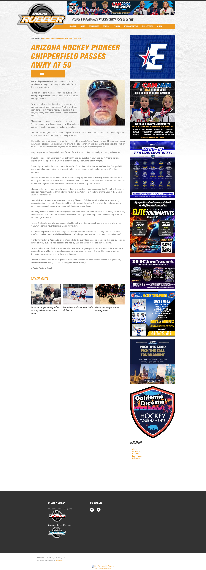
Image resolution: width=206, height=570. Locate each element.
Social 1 (99, 510)
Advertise (135, 451)
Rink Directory (147, 26)
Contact (135, 454)
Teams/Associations (131, 26)
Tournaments (94, 26)
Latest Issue (137, 456)
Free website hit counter (103, 569)
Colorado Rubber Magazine (59, 525)
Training (106, 26)
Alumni (159, 26)
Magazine (73, 26)
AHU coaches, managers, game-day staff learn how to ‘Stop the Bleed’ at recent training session (45, 310)
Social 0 (92, 510)
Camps (83, 26)
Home (32, 38)
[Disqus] (78, 362)
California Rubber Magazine (60, 509)
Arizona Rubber (41, 19)
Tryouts (117, 26)
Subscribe (136, 458)
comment (42, 73)
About (134, 449)
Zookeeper (59, 560)
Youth (38, 38)
